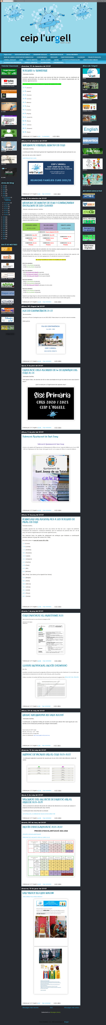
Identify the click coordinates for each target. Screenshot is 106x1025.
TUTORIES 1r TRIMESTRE (34, 70)
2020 (4, 217)
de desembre (7, 197)
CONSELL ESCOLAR (10, 60)
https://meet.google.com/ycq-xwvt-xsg (42, 735)
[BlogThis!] (54, 136)
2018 (4, 221)
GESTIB (56, 60)
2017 (4, 222)
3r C (23, 568)
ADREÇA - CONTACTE (31, 62)
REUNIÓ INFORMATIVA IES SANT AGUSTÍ (43, 715)
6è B (24, 132)
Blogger (66, 1022)
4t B (24, 113)
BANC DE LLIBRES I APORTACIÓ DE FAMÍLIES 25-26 (18, 57)
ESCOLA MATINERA (72, 54)
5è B (24, 121)
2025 (4, 187)
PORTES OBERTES (32, 60)
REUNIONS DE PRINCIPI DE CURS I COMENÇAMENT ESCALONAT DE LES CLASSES (48, 204)
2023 (4, 191)
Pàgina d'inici (7, 54)
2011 (4, 234)
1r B (24, 91)
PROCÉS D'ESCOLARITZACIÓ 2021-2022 (42, 827)
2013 (4, 230)
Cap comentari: (46, 194)
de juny (6, 208)
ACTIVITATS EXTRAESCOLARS (71, 60)
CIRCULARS (53, 57)
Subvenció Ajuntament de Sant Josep (40, 436)
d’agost (6, 204)
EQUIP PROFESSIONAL (67, 57)
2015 (4, 226)
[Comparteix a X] (56, 136)
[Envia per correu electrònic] (53, 136)
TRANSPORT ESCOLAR (40, 54)
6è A (24, 128)
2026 (4, 185)
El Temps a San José (10, 333)
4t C (23, 577)
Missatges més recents (30, 1007)
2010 (4, 236)
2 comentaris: (46, 136)
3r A (24, 102)
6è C (24, 596)
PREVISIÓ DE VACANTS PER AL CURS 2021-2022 (46, 754)
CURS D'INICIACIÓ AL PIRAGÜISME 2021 (42, 615)
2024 (4, 189)
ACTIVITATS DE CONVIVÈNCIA (12, 62)
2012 (4, 232)
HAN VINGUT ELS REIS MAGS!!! (38, 893)
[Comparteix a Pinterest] (59, 136)
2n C (24, 559)
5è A (24, 117)
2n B (24, 99)
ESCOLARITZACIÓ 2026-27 (22, 54)
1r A (24, 87)
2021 (4, 195)
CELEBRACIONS (45, 62)
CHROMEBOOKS (58, 62)
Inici (51, 1007)
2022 (4, 193)
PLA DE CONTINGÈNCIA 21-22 (37, 310)
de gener (6, 214)
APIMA (21, 60)
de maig (6, 210)
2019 (4, 219)
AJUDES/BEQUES (42, 57)
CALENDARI (81, 57)
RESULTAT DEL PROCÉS (72, 677)
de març (6, 212)
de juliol (6, 206)
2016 (4, 224)
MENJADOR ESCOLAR (56, 54)
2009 (4, 238)
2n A (24, 95)
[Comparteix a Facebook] (57, 136)
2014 (4, 228)
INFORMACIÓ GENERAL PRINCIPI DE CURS (43, 145)
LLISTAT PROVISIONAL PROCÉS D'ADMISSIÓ (44, 665)
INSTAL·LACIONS (46, 60)
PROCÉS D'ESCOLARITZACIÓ (31, 834)
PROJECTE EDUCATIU (94, 57)
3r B (24, 106)
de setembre (7, 202)
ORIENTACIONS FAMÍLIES (90, 60)
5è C (24, 125)
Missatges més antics (71, 1007)
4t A (24, 110)
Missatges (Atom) (55, 1012)
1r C (23, 549)
